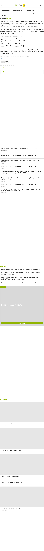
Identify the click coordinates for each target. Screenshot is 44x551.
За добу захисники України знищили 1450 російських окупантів (18, 155)
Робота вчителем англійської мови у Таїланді (14, 482)
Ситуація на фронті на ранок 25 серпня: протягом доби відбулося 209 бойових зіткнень (20, 160)
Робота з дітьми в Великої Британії (11, 476)
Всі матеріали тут (22, 323)
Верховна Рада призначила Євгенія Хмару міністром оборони (20, 283)
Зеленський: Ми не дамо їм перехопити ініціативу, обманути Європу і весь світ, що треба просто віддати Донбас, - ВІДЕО (21, 172)
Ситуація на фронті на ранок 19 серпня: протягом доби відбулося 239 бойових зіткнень (21, 273)
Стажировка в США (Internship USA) (11, 450)
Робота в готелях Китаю (8, 424)
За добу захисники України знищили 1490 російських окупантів (18, 184)
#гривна (6, 58)
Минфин (8, 18)
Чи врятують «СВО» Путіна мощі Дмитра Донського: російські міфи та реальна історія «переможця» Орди (20, 189)
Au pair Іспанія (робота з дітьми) (11, 508)
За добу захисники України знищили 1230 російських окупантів (18, 166)
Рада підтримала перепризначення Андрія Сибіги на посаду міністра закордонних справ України (19, 278)
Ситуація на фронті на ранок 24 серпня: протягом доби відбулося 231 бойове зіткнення (20, 178)
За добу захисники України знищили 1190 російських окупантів (20, 269)
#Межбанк (2, 58)
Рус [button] (40, 5)
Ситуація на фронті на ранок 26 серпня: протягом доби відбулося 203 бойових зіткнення (20, 149)
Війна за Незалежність (11, 305)
